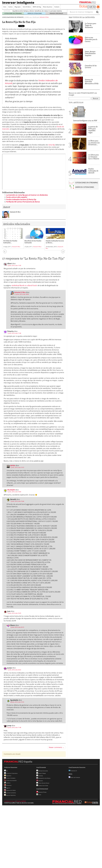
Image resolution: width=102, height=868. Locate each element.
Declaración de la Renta (44, 778)
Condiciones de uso (9, 801)
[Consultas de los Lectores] (76, 68)
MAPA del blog (37, 7)
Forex (39, 794)
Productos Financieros (12, 773)
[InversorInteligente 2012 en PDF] (79, 111)
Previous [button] (5, 252)
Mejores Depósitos (11, 795)
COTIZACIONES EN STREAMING (13, 13)
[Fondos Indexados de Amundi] (79, 171)
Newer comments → (56, 747)
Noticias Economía (43, 771)
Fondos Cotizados (10, 778)
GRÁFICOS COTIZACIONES (34, 13)
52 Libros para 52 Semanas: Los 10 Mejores (93, 156)
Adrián (12, 465)
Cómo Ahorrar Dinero (43, 783)
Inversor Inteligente (18, 2)
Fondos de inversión (16, 17)
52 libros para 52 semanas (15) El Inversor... (94, 142)
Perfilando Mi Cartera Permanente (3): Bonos (23, 202)
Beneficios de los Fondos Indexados (11, 241)
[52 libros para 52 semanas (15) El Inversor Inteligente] (79, 143)
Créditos (8, 783)
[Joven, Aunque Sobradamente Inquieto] (76, 54)
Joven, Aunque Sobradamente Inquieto (90, 53)
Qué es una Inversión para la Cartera (91, 39)
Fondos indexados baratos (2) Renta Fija (21, 199)
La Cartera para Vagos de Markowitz (90, 25)
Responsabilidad (21, 801)
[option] (12, 238)
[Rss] (98, 7)
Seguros (8, 788)
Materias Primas (42, 792)
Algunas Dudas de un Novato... (53, 241)
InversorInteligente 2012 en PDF (85, 120)
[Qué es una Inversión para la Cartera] (76, 40)
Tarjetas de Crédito (11, 790)
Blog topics (18, 7)
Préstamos (8, 785)
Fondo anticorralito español (16, 197)
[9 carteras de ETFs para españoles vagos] (79, 129)
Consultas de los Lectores (91, 66)
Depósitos (8, 775)
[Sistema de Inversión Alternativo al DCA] (76, 82)
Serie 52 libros (27, 7)
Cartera (10, 7)
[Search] (97, 12)
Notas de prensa (47, 7)
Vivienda (40, 775)
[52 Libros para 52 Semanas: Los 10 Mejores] (79, 157)
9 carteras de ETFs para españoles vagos (93, 129)
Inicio (4, 7)
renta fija (51, 145)
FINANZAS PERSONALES (56, 13)
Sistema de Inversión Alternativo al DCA (91, 81)
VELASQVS (11, 490)
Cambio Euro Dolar (43, 785)
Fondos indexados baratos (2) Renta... (34, 241)
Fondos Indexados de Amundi (93, 170)
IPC (7, 771)
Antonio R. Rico (44, 17)
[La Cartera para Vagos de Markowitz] (76, 26)
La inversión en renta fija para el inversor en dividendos (27, 195)
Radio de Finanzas (75, 777)
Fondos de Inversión (11, 780)
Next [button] (63, 252)
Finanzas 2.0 (73, 770)
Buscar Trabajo (42, 773)
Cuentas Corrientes (11, 792)
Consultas (5, 17)
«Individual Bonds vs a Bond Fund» (24, 285)
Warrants (40, 780)
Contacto (56, 7)
